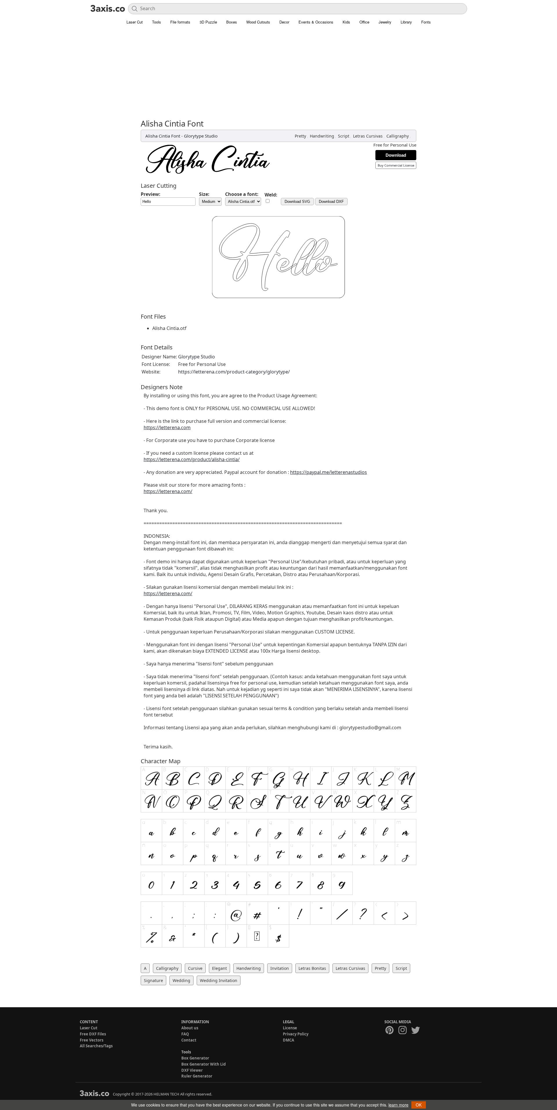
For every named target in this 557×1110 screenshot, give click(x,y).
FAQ (185, 1034)
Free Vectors (91, 1040)
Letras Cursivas (368, 136)
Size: (204, 194)
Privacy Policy (295, 1034)
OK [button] (419, 1105)
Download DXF (331, 201)
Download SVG (297, 201)
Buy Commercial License (396, 165)
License (290, 1027)
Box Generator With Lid (203, 1064)
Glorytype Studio (201, 136)
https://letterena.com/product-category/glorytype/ (234, 372)
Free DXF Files (93, 1034)
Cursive (195, 968)
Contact (188, 1040)
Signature (153, 980)
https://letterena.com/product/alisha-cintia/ (192, 459)
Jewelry (385, 22)
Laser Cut (134, 22)
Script (343, 136)
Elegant (219, 968)
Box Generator (195, 1058)
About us (189, 1027)
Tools (156, 22)
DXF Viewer (192, 1070)
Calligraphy (397, 136)
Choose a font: (241, 194)
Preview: (150, 194)
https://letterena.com (167, 427)
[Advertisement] (278, 75)
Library (406, 22)
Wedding (181, 980)
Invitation (279, 968)
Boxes (231, 22)
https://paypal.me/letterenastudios (328, 472)
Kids (346, 22)
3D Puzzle (208, 22)
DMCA (288, 1040)
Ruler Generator (196, 1076)
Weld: (271, 195)
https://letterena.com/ (168, 491)
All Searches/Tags (96, 1045)
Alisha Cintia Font (162, 136)
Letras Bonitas (312, 968)
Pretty (300, 136)
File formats (180, 22)
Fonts (426, 22)
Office (364, 22)
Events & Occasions (316, 22)
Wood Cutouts (258, 22)
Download (396, 155)
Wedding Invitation (218, 980)
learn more (398, 1105)
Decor (284, 22)
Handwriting (322, 136)
